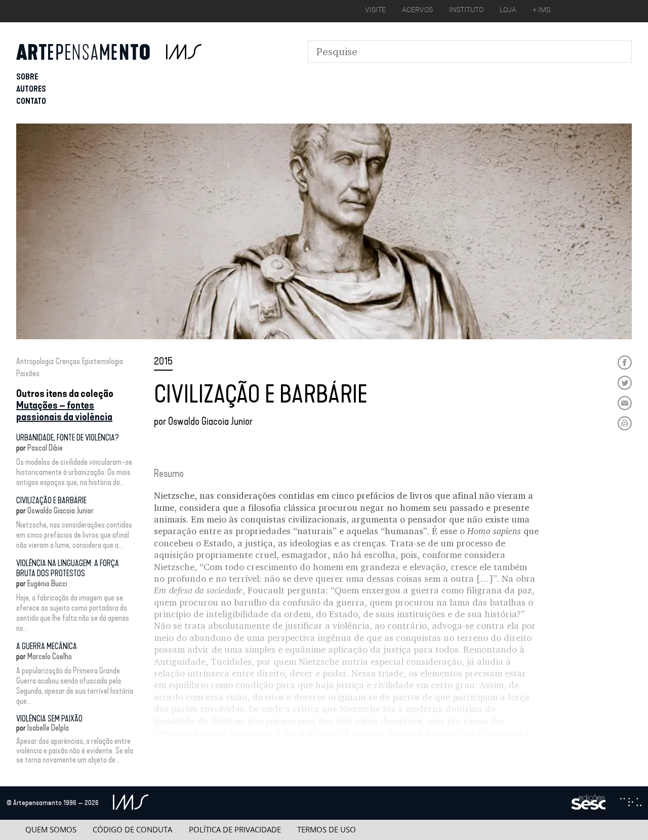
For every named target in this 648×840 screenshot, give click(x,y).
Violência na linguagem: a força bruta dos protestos (67, 568)
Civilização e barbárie (51, 500)
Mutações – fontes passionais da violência (64, 411)
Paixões (27, 373)
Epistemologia (102, 361)
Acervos (417, 10)
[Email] (625, 403)
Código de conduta (132, 829)
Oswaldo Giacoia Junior (60, 510)
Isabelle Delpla (48, 728)
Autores (31, 89)
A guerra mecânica (46, 646)
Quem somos (50, 829)
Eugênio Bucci (47, 583)
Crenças (68, 361)
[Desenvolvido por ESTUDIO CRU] (630, 803)
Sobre (27, 77)
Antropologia (35, 361)
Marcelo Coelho (49, 656)
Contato (31, 101)
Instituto (466, 10)
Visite (375, 10)
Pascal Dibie (45, 448)
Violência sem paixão (49, 719)
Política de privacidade (235, 829)
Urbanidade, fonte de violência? (67, 438)
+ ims (541, 10)
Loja (508, 10)
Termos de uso (326, 829)
